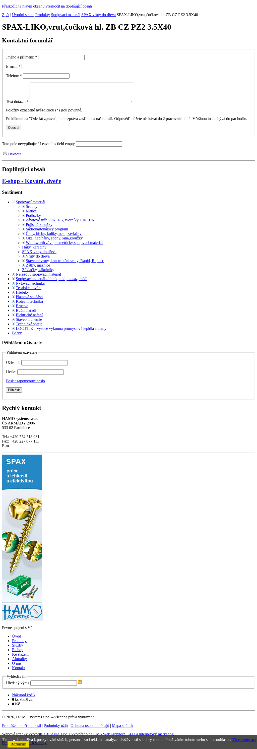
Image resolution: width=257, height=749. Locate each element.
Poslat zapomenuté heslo (25, 381)
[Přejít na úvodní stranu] (22, 619)
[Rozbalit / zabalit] (13, 202)
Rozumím (18, 744)
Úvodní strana (23, 15)
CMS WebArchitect (109, 734)
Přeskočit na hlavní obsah (22, 6)
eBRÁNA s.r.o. (56, 734)
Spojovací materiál (65, 15)
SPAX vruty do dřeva (98, 15)
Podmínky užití (56, 725)
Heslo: (11, 372)
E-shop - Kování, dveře (31, 181)
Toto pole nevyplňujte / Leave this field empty (38, 144)
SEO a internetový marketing (150, 734)
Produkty (42, 15)
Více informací (244, 739)
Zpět (5, 15)
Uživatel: (13, 362)
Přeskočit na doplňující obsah (68, 6)
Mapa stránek (122, 725)
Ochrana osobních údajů (90, 725)
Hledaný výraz (17, 683)
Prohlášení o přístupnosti (21, 725)
